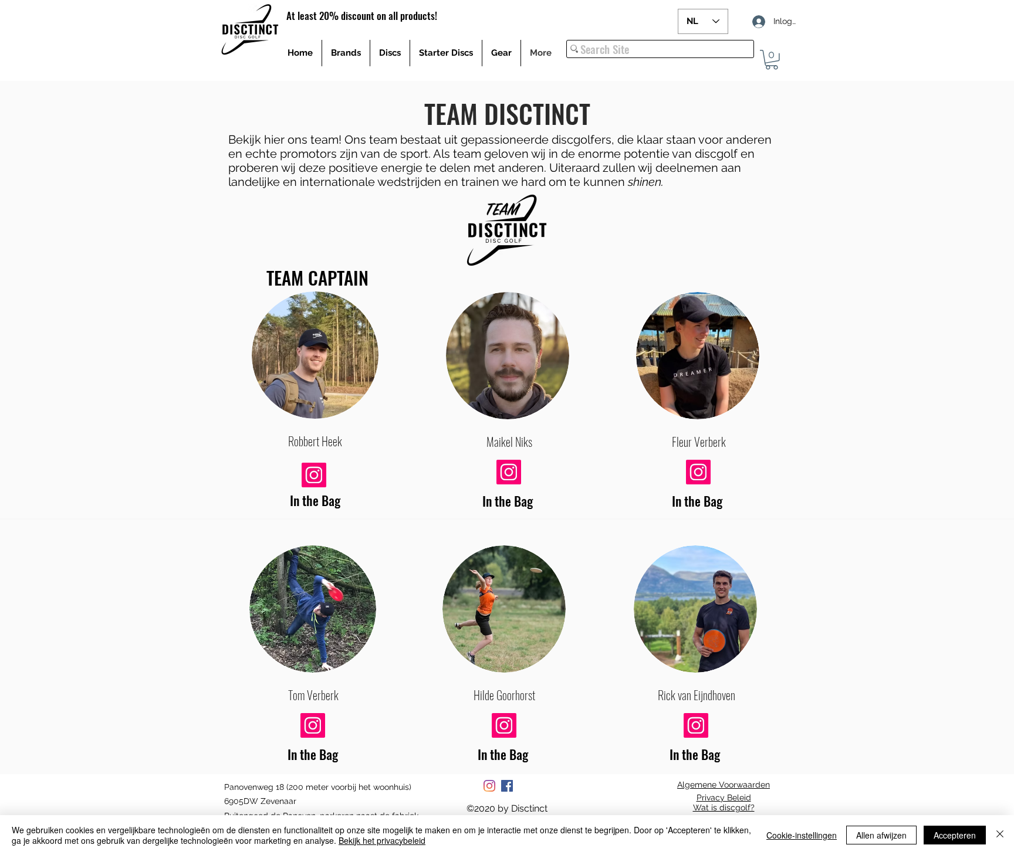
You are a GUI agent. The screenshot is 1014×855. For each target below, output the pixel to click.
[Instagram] (489, 786)
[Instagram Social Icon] (314, 475)
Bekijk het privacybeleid (382, 840)
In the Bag (315, 500)
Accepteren (955, 835)
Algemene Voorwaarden (723, 784)
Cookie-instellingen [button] (801, 835)
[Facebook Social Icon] (507, 786)
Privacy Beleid (724, 797)
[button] (771, 60)
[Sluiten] (1000, 835)
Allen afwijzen (881, 835)
